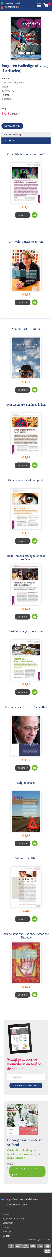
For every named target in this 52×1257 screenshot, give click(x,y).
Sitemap (7, 1231)
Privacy (6, 1227)
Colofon (6, 1235)
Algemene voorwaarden (14, 1218)
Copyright (7, 1214)
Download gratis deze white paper (26, 1171)
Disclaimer (8, 1222)
